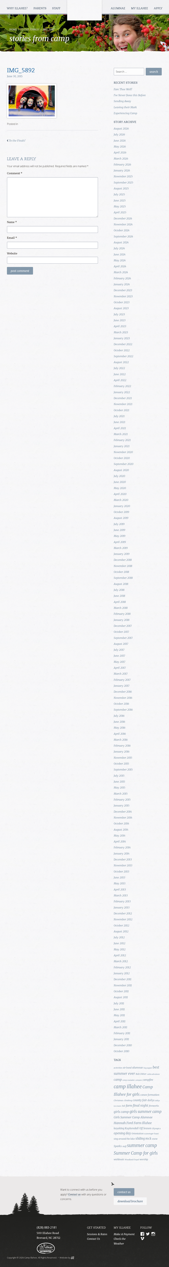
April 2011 (119, 1021)
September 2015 (123, 769)
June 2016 (119, 721)
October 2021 (121, 410)
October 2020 (122, 458)
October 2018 (121, 572)
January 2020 (122, 506)
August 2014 (121, 829)
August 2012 (121, 931)
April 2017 (120, 667)
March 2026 (121, 158)
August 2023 (121, 308)
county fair (140, 1100)
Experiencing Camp (125, 113)
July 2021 (119, 416)
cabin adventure (153, 1074)
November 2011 (123, 985)
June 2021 (119, 422)
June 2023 (119, 320)
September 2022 (123, 356)
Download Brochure (130, 1201)
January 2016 (121, 751)
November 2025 (123, 176)
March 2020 (121, 500)
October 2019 (121, 512)
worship (144, 1159)
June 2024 (119, 254)
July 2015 (119, 775)
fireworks (154, 1105)
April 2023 (120, 326)
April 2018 (120, 602)
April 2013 (120, 889)
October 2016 (121, 703)
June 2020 (120, 482)
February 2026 (122, 164)
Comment (14, 173)
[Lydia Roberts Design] (72, 1257)
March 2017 (121, 673)
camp (118, 1080)
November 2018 (123, 566)
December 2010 (123, 1045)
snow (154, 1138)
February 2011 (122, 1033)
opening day (122, 1133)
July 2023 (119, 314)
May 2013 (119, 883)
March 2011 (120, 1027)
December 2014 (123, 811)
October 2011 (121, 991)
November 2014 (123, 817)
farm (129, 1105)
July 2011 (119, 1003)
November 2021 (123, 404)
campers (138, 1080)
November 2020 (123, 452)
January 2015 (121, 805)
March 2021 (121, 434)
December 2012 (123, 913)
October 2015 (121, 763)
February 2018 (122, 613)
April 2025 (120, 212)
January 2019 (121, 554)
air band (127, 1067)
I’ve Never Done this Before (130, 95)
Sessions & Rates (97, 1234)
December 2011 (122, 979)
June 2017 (119, 655)
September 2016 (123, 709)
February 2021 (122, 440)
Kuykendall (132, 1128)
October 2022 (122, 350)
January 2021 (122, 446)
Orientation (138, 1133)
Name (12, 222)
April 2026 (120, 152)
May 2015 (119, 787)
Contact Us (124, 1192)
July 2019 (119, 524)
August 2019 (121, 518)
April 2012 (120, 955)
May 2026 (120, 146)
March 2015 (121, 793)
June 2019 (119, 530)
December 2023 (123, 290)
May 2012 (119, 949)
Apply (158, 8)
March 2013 (121, 895)
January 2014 (121, 853)
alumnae (137, 1067)
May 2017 (119, 661)
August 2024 (121, 242)
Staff (56, 8)
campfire (148, 1079)
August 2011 (121, 997)
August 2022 (121, 362)
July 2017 (119, 649)
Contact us (74, 1194)
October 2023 (121, 302)
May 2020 (120, 488)
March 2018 (121, 607)
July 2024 (119, 248)
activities (118, 1068)
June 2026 (120, 140)
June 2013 (119, 877)
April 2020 (120, 494)
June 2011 (119, 1009)
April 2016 (120, 733)
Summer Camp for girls (136, 1153)
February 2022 (122, 386)
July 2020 (119, 476)
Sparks (118, 1146)
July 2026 (119, 134)
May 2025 (120, 206)
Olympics (156, 1128)
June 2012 (119, 943)
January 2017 (121, 685)
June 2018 (119, 595)
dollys (151, 1100)
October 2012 (121, 925)
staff (124, 1146)
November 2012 (123, 919)
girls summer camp (146, 1111)
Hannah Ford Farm (127, 1123)
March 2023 (121, 332)
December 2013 (123, 859)
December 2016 (123, 691)
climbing (128, 1100)
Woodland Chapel (132, 1160)
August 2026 (121, 128)
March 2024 (121, 272)
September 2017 (123, 638)
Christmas (118, 1100)
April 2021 (120, 428)
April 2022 (120, 380)
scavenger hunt (151, 1133)
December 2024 (123, 218)
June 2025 (120, 200)
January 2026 (122, 170)
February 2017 (122, 679)
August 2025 (121, 188)
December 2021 (123, 398)
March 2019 (121, 548)
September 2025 (123, 182)
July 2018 (119, 590)
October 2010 (121, 1051)
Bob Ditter (141, 1073)
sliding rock (143, 1138)
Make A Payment (124, 1234)
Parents (40, 8)
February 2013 (122, 901)
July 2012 (119, 937)
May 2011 (119, 1015)
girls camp (121, 1112)
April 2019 (120, 542)
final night (140, 1105)
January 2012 (122, 973)
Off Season (145, 1128)
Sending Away (122, 101)
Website (12, 253)
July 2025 (119, 194)
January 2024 (122, 284)
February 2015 (122, 799)
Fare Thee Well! (123, 89)
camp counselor (128, 1080)
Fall (123, 1106)
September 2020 (123, 464)
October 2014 (121, 823)
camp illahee (128, 1087)
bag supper (148, 1068)
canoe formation (149, 1094)
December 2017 (123, 625)
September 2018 (123, 577)
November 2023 (123, 296)
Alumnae (118, 8)
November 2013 (123, 865)
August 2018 (121, 584)
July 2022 (119, 368)
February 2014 (122, 847)
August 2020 (121, 470)
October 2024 (121, 230)
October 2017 (121, 631)
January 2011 (121, 1039)
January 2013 (121, 907)
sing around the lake (124, 1138)
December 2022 (123, 344)
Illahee (147, 1123)
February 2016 (122, 745)
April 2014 (120, 841)
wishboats (119, 1159)
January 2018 (121, 620)
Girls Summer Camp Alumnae (133, 1117)
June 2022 (120, 374)
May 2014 (119, 835)
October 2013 (121, 871)
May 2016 (119, 727)
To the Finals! (29, 30)
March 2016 (121, 739)
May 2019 (119, 536)
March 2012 (121, 961)
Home (13, 30)
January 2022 (122, 392)
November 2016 (123, 697)
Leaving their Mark (125, 107)
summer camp (142, 1145)
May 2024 (120, 260)
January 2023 (122, 338)
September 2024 (123, 236)
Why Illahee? (18, 8)
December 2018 (123, 559)
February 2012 (122, 967)
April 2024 (120, 266)
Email (12, 237)
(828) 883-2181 (47, 1227)
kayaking (119, 1128)
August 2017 (121, 643)
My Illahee (140, 8)
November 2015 (123, 757)
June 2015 (119, 781)
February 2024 (122, 278)
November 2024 (123, 224)
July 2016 (119, 715)
